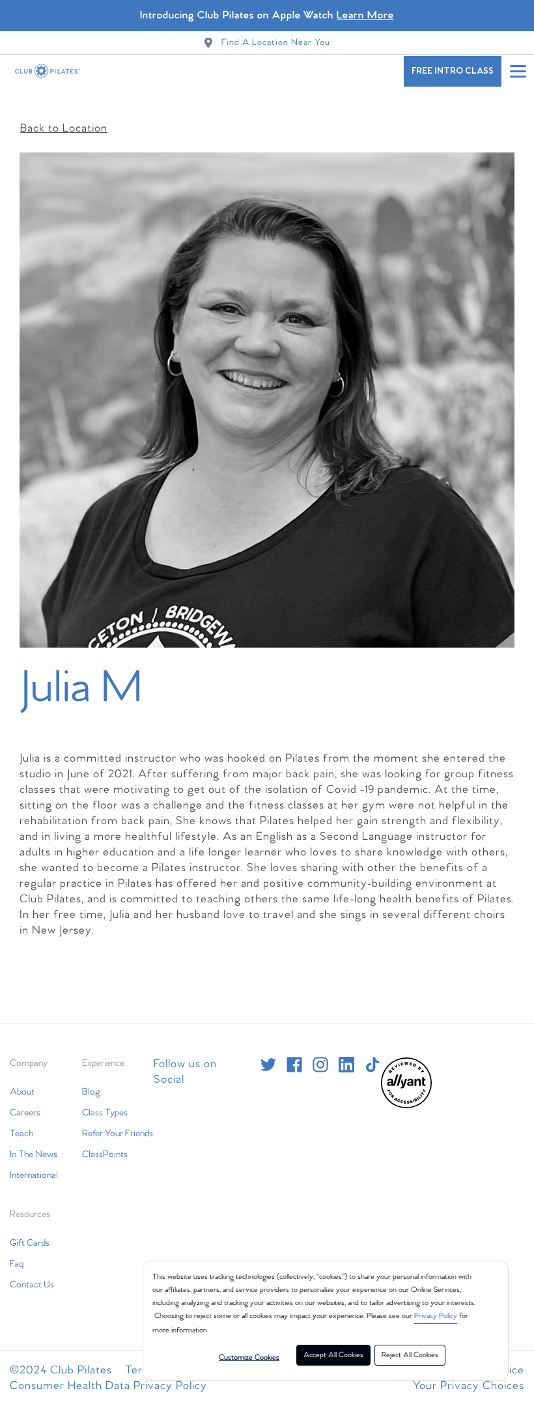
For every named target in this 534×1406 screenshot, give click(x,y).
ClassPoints (105, 1154)
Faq (16, 1264)
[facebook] (294, 1064)
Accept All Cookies (333, 1355)
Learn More (365, 15)
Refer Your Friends (117, 1134)
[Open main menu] (517, 71)
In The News (33, 1154)
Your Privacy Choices (468, 1386)
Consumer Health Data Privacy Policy (108, 1386)
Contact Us (32, 1285)
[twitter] (268, 1064)
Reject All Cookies (410, 1355)
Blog (91, 1092)
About (22, 1092)
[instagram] (320, 1064)
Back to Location (63, 129)
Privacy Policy (435, 1316)
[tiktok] (372, 1064)
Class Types (105, 1113)
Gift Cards (29, 1243)
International (34, 1175)
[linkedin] (346, 1064)
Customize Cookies (249, 1357)
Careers (25, 1113)
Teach (21, 1134)
